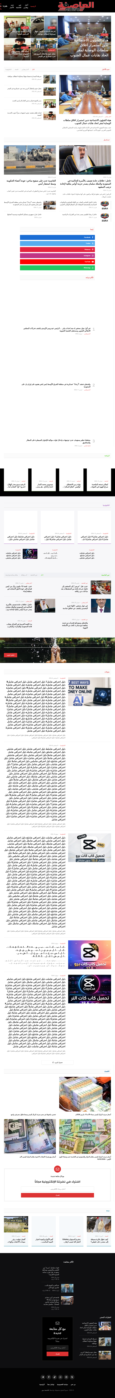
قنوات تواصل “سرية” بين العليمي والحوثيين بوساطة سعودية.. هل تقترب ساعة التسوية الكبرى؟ (50, 1271)
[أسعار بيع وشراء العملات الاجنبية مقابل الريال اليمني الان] (30, 1136)
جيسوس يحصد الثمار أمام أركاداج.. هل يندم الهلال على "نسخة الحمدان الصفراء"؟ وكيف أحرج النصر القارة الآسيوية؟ (43, 485)
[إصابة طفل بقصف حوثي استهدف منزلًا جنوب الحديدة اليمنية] (17, 49)
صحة (107, 1211)
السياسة (30, 621)
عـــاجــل (106, 140)
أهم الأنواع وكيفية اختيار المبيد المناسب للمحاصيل (44, 1240)
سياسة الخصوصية (62, 1384)
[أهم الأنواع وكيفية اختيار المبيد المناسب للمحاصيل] (44, 1224)
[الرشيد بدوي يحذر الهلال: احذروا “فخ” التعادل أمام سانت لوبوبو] (16, 469)
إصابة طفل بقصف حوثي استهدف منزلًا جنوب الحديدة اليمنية (18, 53)
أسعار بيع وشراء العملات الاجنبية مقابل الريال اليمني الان (38, 1157)
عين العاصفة (18, 6)
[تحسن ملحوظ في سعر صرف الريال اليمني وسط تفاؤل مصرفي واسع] (30, 1094)
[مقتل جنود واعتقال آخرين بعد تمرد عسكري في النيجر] (44, 49)
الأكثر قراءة (89, 277)
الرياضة (107, 456)
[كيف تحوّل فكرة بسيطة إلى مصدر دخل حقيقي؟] (99, 1224)
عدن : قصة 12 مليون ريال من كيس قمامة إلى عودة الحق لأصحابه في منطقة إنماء (19, 588)
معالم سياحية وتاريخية (12, 575)
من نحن (73, 1384)
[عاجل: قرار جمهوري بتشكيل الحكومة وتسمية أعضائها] (49, 217)
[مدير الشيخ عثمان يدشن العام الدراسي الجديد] (17, 27)
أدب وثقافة (24, 575)
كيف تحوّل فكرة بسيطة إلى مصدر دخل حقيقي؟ (99, 1240)
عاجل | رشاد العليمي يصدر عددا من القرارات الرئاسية (79, 214)
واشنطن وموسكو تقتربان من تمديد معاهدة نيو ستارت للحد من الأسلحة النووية (75, 625)
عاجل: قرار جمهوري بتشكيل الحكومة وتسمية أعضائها (24, 214)
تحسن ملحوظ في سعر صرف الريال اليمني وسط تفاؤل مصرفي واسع (33, 1114)
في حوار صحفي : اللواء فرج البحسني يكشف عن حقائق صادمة (75, 607)
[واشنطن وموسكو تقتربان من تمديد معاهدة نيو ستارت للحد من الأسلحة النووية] (101, 624)
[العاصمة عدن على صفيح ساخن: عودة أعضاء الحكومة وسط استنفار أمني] (30, 160)
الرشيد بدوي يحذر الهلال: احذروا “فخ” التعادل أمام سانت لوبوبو (16, 485)
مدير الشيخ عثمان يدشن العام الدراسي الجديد (18, 32)
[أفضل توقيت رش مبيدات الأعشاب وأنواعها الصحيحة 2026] (16, 1224)
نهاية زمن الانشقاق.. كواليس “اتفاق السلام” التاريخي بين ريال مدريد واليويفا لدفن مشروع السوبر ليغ (72, 485)
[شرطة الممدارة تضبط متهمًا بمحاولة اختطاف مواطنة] (44, 27)
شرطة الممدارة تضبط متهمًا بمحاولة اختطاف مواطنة (45, 32)
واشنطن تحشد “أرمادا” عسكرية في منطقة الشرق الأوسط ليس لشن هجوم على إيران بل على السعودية (22, 203)
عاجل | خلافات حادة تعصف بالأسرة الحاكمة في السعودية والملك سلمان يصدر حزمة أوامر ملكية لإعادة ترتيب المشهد (85, 183)
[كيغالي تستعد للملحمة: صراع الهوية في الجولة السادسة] (99, 469)
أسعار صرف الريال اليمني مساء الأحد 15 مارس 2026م (93, 1114)
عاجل (5, 6)
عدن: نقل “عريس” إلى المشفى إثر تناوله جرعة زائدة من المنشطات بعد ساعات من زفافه (74, 588)
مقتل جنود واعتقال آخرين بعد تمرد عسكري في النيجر (44, 55)
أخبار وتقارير (25, 6)
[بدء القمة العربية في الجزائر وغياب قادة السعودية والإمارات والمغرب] (45, 624)
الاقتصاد (106, 1071)
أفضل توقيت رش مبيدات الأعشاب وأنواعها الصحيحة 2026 (16, 1240)
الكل (33, 69)
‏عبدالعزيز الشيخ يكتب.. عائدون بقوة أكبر (51, 1286)
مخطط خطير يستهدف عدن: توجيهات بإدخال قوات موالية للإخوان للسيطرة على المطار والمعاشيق (58, 441)
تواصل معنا (50, 1384)
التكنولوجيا (8, 69)
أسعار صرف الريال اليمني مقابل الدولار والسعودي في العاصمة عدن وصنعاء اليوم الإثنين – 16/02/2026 (85, 1158)
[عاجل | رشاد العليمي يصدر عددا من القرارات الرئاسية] (105, 217)
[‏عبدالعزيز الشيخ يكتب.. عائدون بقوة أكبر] (67, 1288)
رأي (108, 645)
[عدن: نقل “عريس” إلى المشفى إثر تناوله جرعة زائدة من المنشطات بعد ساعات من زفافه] (101, 587)
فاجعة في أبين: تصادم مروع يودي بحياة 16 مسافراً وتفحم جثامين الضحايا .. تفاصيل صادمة (51, 1301)
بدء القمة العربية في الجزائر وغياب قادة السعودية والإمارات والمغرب (19, 625)
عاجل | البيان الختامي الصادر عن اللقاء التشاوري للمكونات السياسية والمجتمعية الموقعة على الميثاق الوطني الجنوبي (78, 203)
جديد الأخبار (12, 6)
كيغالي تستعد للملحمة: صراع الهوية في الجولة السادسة (100, 485)
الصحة (16, 69)
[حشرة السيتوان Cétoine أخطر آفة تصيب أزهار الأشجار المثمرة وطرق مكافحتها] (71, 1224)
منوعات (107, 672)
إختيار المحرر (87, 445)
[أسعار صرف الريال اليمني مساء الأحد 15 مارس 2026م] (85, 1094)
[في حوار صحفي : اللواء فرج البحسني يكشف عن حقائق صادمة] (101, 606)
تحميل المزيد (59, 1062)
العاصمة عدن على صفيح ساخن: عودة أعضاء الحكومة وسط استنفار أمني (31, 182)
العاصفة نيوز (45, 1390)
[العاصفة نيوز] (76, 6)
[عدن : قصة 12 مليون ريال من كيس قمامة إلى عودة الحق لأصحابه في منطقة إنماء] (45, 587)
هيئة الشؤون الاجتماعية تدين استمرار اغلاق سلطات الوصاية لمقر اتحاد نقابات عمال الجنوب (89, 47)
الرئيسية (33, 6)
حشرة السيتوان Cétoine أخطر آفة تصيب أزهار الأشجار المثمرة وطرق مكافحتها (71, 1240)
